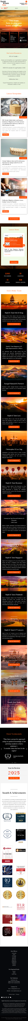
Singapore (14, 962)
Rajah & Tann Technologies (14, 981)
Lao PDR (14, 957)
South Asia (14, 974)
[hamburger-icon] (2, 8)
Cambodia (14, 953)
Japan (14, 972)
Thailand (14, 964)
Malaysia (14, 958)
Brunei (14, 971)
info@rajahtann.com (15, 988)
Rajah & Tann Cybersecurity (14, 982)
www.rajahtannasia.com (16, 990)
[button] (1, 749)
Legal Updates (6, 117)
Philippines (14, 961)
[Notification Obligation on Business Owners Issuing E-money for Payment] (14, 187)
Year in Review (14, 768)
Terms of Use (11, 994)
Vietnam (14, 965)
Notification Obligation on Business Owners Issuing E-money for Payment (12, 201)
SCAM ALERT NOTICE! (6, 8)
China (14, 954)
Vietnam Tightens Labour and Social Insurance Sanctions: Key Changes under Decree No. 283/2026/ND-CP (13, 163)
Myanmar (14, 959)
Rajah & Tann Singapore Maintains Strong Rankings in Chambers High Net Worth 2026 (14, 250)
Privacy (17, 994)
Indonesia (14, 955)
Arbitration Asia (14, 980)
